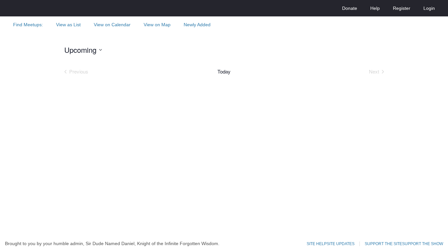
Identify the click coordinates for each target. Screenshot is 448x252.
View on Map (157, 24)
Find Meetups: (28, 24)
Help (375, 8)
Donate (349, 8)
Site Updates (341, 244)
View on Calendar (112, 24)
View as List (68, 24)
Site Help (317, 244)
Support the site (383, 244)
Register (401, 8)
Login (429, 8)
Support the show (422, 244)
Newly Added (197, 24)
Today (224, 71)
